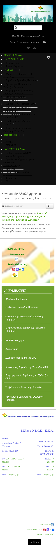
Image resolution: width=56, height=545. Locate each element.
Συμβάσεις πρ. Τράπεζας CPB (20, 104)
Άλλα (8, 181)
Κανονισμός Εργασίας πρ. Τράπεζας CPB (17, 109)
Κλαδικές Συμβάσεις (16, 299)
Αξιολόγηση (12, 100)
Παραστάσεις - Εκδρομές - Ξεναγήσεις (17, 173)
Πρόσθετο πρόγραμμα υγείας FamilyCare (19, 161)
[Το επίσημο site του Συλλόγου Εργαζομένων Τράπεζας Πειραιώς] (28, 13)
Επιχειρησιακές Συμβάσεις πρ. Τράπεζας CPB (20, 115)
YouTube (34, 48)
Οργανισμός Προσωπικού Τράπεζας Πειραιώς (17, 86)
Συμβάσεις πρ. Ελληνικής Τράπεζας (17, 122)
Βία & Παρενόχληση (15, 340)
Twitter (28, 48)
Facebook (22, 48)
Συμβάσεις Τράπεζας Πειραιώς (21, 80)
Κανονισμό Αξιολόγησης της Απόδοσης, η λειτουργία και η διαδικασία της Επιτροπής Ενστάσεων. (24, 216)
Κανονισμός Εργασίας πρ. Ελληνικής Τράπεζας (24, 398)
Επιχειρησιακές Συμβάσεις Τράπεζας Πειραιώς (18, 92)
